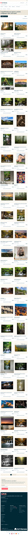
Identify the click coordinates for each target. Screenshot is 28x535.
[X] (7, 524)
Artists (10, 6)
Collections (5, 6)
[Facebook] (6, 524)
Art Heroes (3, 514)
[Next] (26, 474)
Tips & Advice (18, 6)
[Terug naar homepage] (4, 2)
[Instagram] (4, 524)
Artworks (2, 6)
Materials (13, 6)
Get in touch (4, 501)
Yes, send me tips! (4, 488)
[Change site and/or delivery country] (26, 0)
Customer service (22, 505)
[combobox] (13, 5)
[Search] (26, 4)
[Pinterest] (5, 524)
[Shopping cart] (26, 2)
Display (25, 16)
